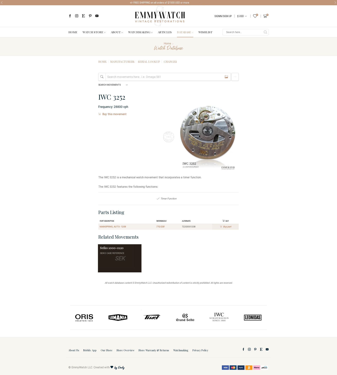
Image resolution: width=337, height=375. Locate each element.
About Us (73, 350)
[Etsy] (83, 16)
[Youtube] (96, 16)
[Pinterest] (90, 16)
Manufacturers (122, 61)
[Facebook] (70, 16)
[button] (2, 2)
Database (184, 32)
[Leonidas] (252, 317)
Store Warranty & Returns (153, 350)
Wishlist (205, 32)
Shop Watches (199, 2)
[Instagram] (76, 16)
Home (72, 32)
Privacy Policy (200, 350)
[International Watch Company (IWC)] (219, 317)
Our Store (107, 350)
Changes (170, 61)
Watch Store (93, 32)
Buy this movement (114, 114)
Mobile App (90, 350)
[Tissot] (151, 317)
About (116, 32)
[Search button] (265, 32)
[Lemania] (118, 317)
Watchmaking (139, 32)
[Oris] (84, 317)
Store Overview (125, 350)
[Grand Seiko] (185, 317)
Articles (165, 32)
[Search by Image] (226, 77)
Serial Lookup (149, 61)
